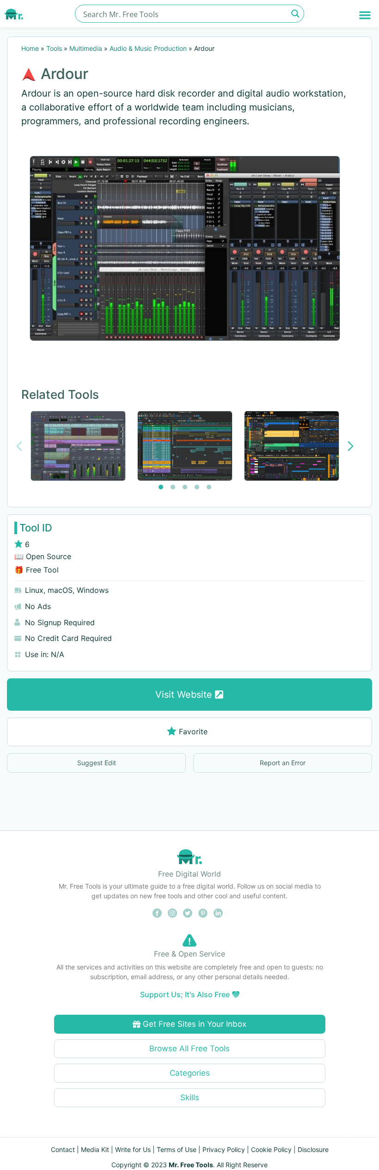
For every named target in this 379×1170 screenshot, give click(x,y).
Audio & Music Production (148, 48)
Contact (63, 1149)
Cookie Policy (271, 1149)
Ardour (64, 74)
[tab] (161, 487)
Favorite (193, 731)
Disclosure (313, 1149)
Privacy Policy (223, 1149)
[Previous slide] (19, 446)
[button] (365, 15)
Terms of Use (176, 1149)
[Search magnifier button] (295, 13)
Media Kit (95, 1149)
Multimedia (85, 48)
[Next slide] (350, 446)
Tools (54, 48)
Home (30, 48)
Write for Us (133, 1149)
